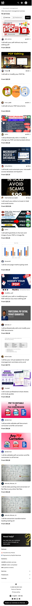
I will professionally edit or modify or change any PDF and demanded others (15, 139)
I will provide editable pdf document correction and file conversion (14, 425)
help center (6, 544)
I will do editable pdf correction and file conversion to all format (15, 456)
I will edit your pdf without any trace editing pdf (14, 44)
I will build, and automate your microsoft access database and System (16, 171)
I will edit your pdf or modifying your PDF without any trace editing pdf (14, 298)
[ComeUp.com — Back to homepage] (2, 3)
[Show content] (30, 571)
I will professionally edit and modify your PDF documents (15, 329)
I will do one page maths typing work (14, 265)
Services (7, 17)
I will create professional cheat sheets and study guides (14, 393)
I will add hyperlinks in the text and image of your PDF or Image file (14, 234)
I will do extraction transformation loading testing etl (13, 520)
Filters (28, 17)
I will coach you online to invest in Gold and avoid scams (15, 202)
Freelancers (18, 17)
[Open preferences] (22, 3)
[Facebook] (19, 599)
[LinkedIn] (12, 599)
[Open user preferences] (29, 3)
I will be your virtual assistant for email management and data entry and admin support (15, 362)
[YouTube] (15, 599)
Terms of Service (16, 589)
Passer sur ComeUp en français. (15, 602)
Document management (10, 8)
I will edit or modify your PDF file (13, 74)
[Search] (18, 3)
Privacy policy (16, 592)
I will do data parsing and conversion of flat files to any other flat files (15, 488)
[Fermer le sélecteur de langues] (27, 603)
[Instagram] (17, 599)
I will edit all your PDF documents (13, 106)
